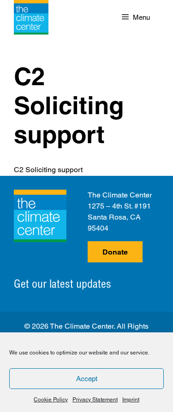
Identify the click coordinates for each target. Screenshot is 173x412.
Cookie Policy (51, 399)
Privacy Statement (95, 399)
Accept (86, 379)
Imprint (130, 399)
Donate (115, 252)
